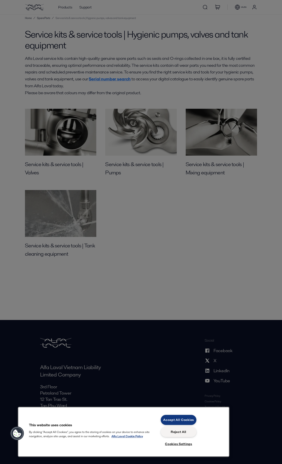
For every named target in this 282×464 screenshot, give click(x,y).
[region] (123, 432)
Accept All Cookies (178, 420)
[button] (17, 433)
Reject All (178, 432)
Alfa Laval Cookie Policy (127, 436)
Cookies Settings (178, 444)
